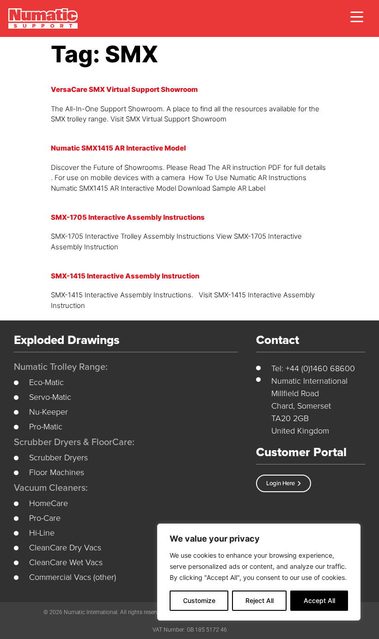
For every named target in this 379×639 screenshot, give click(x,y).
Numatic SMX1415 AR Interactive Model (118, 148)
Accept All (319, 600)
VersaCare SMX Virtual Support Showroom (124, 89)
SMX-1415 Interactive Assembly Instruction (125, 276)
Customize (199, 600)
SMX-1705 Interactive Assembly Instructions (128, 217)
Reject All (259, 600)
